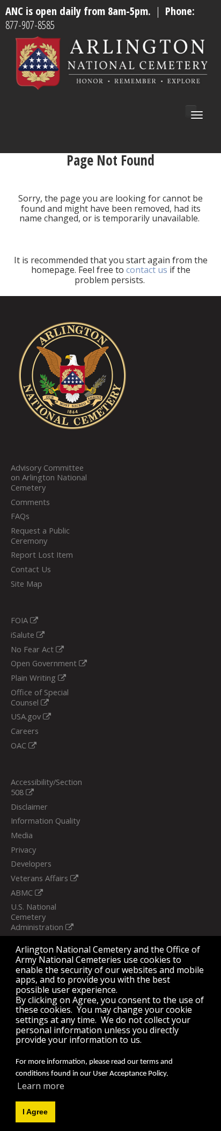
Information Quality (45, 820)
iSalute (23, 634)
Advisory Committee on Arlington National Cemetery (49, 477)
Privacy (23, 849)
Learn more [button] (40, 1086)
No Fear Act (33, 649)
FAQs (20, 515)
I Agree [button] (35, 1111)
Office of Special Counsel (40, 697)
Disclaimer (29, 806)
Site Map (26, 583)
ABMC (23, 892)
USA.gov (27, 716)
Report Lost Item (42, 554)
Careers (25, 730)
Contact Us (31, 569)
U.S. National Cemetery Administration (38, 916)
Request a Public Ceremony (40, 535)
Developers (31, 863)
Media (22, 835)
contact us (146, 270)
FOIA (20, 620)
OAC (19, 745)
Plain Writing (34, 677)
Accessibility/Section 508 (46, 786)
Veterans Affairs (40, 878)
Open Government (45, 663)
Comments (30, 501)
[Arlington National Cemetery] (111, 62)
